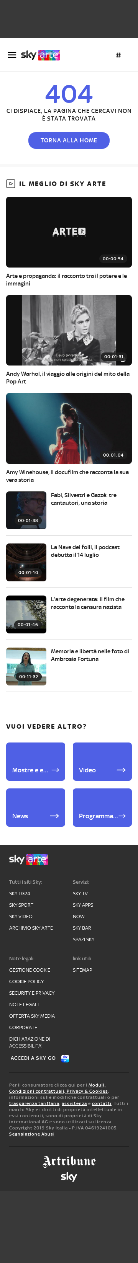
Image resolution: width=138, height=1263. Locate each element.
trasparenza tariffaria (34, 1103)
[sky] (69, 1177)
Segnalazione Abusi (32, 1134)
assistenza (74, 1103)
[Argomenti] (118, 55)
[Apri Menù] (12, 55)
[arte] (43, 55)
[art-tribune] (69, 1162)
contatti (102, 1103)
